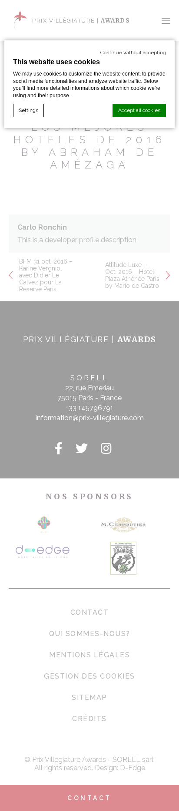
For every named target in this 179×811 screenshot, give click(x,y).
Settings (28, 110)
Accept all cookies (139, 110)
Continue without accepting (133, 52)
